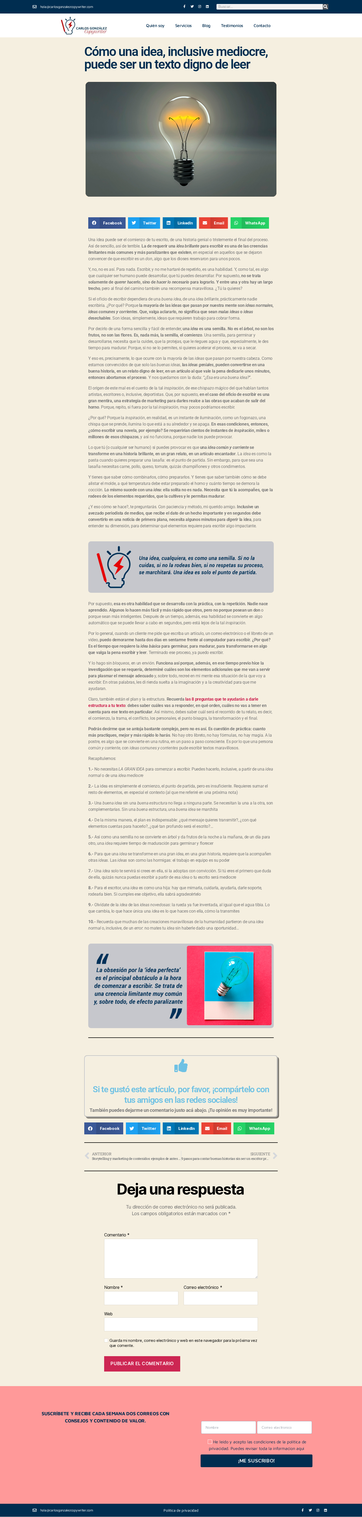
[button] (107, 223)
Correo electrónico (203, 1287)
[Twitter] (192, 7)
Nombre (113, 1287)
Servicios (183, 25)
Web (108, 1313)
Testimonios (232, 25)
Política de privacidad (181, 1510)
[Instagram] (200, 7)
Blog (206, 25)
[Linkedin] (207, 7)
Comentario (117, 1235)
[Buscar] (325, 7)
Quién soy (155, 25)
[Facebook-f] (184, 7)
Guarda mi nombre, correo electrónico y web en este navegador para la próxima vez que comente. (183, 1343)
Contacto (262, 25)
